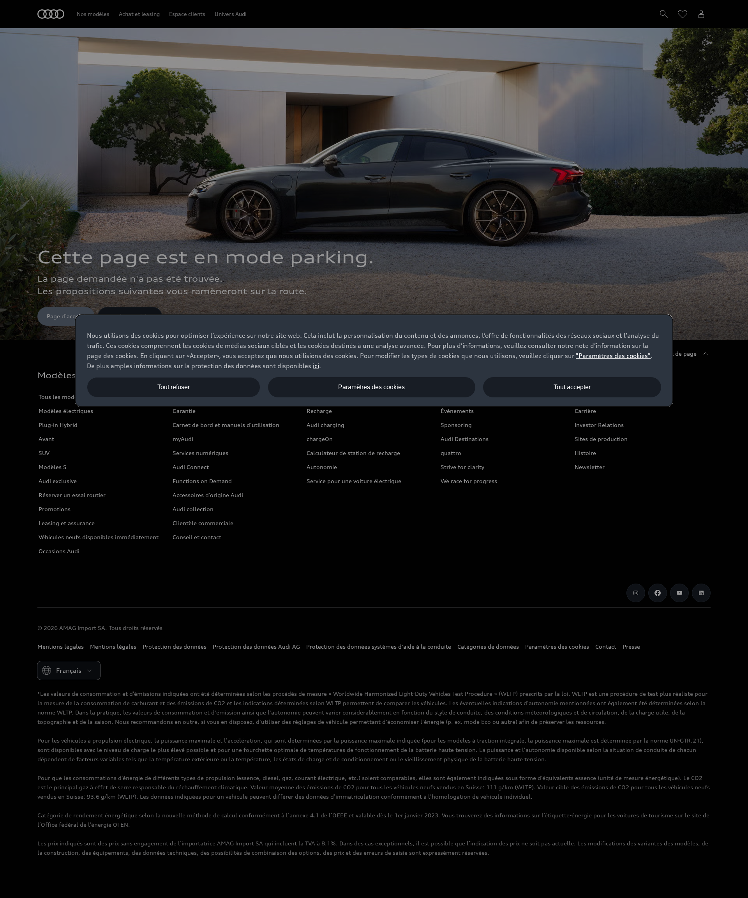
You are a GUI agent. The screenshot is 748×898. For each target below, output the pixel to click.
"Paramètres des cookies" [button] (613, 356)
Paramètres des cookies (371, 387)
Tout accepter (572, 387)
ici (316, 366)
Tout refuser (173, 387)
